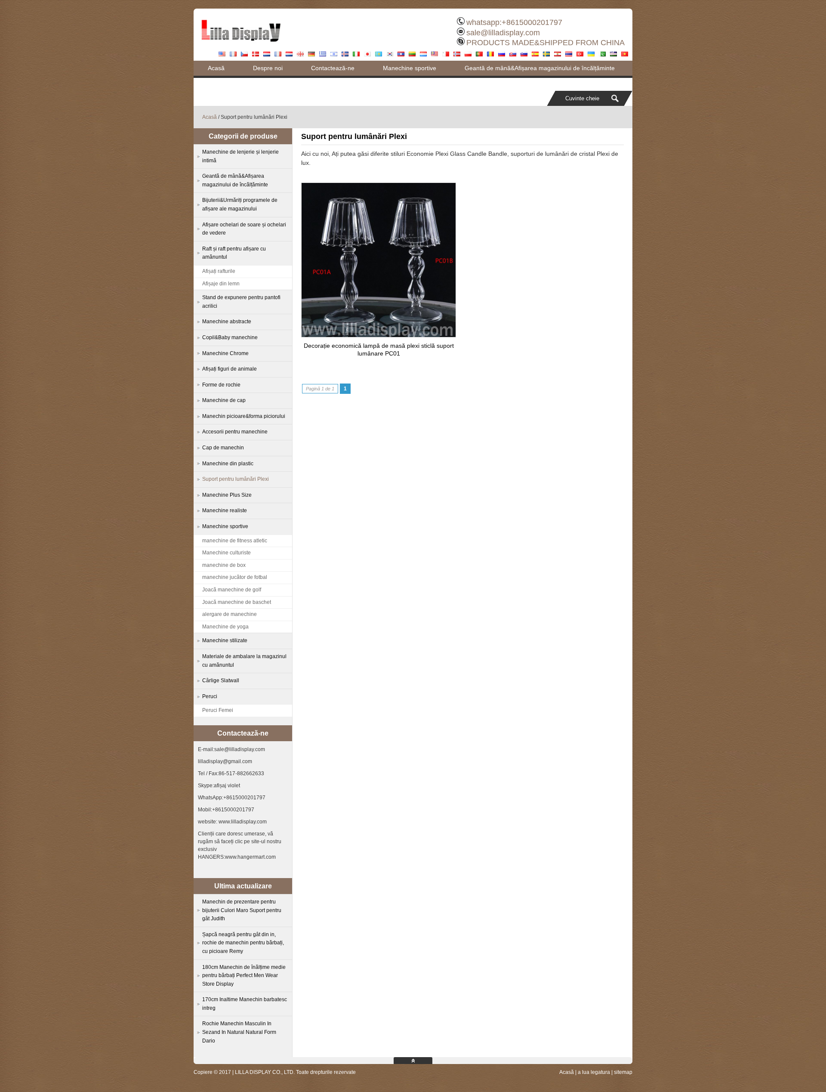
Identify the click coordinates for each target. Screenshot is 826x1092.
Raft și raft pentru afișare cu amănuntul (234, 253)
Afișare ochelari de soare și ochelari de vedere (244, 229)
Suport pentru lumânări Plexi (235, 479)
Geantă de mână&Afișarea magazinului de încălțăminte (540, 68)
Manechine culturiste (226, 553)
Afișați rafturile (218, 271)
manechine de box (224, 565)
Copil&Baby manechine (230, 337)
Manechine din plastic (227, 464)
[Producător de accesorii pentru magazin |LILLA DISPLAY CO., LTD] (241, 45)
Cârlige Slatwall (220, 680)
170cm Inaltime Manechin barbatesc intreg (244, 1003)
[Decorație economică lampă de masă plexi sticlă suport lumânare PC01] (379, 334)
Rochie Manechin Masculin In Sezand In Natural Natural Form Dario (239, 1032)
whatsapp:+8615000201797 (514, 22)
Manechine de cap (224, 400)
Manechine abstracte (226, 322)
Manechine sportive (409, 68)
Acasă (216, 68)
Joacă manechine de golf (231, 590)
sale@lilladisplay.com (503, 32)
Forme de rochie (221, 385)
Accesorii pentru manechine (235, 432)
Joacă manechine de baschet (236, 602)
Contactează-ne (332, 68)
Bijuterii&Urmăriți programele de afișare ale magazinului (239, 204)
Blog (214, 83)
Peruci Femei (217, 710)
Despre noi (268, 68)
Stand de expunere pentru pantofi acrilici (241, 301)
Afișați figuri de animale (229, 369)
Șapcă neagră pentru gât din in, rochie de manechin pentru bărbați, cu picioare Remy (243, 942)
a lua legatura (594, 1072)
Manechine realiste (224, 510)
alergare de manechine (229, 614)
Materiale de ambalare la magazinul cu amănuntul (244, 660)
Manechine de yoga (225, 627)
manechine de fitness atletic (234, 541)
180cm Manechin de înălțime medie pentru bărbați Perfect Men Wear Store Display (244, 975)
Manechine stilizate (224, 640)
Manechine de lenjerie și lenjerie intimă (240, 156)
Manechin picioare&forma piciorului (243, 416)
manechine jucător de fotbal (234, 577)
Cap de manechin (223, 448)
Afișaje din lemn (221, 284)
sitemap (623, 1072)
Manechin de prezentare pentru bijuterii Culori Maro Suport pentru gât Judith (241, 910)
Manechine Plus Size (227, 495)
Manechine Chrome (225, 353)
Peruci (209, 696)
